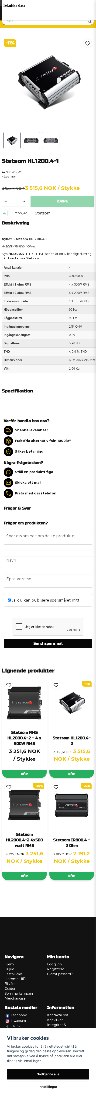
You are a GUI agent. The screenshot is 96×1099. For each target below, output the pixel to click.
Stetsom (43, 213)
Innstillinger (48, 1087)
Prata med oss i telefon (35, 493)
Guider (10, 989)
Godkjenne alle (48, 1074)
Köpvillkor (55, 1020)
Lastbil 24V (13, 974)
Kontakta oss (57, 1015)
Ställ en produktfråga (34, 472)
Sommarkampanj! (19, 993)
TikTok (16, 1026)
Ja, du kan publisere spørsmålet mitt (45, 600)
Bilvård (10, 984)
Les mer (10, 176)
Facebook (19, 1015)
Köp (24, 774)
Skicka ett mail (28, 482)
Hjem (9, 964)
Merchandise (15, 998)
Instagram (18, 1020)
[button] (87, 43)
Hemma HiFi (15, 979)
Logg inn (54, 964)
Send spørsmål (48, 643)
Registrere (55, 969)
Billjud (9, 969)
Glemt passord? (60, 974)
